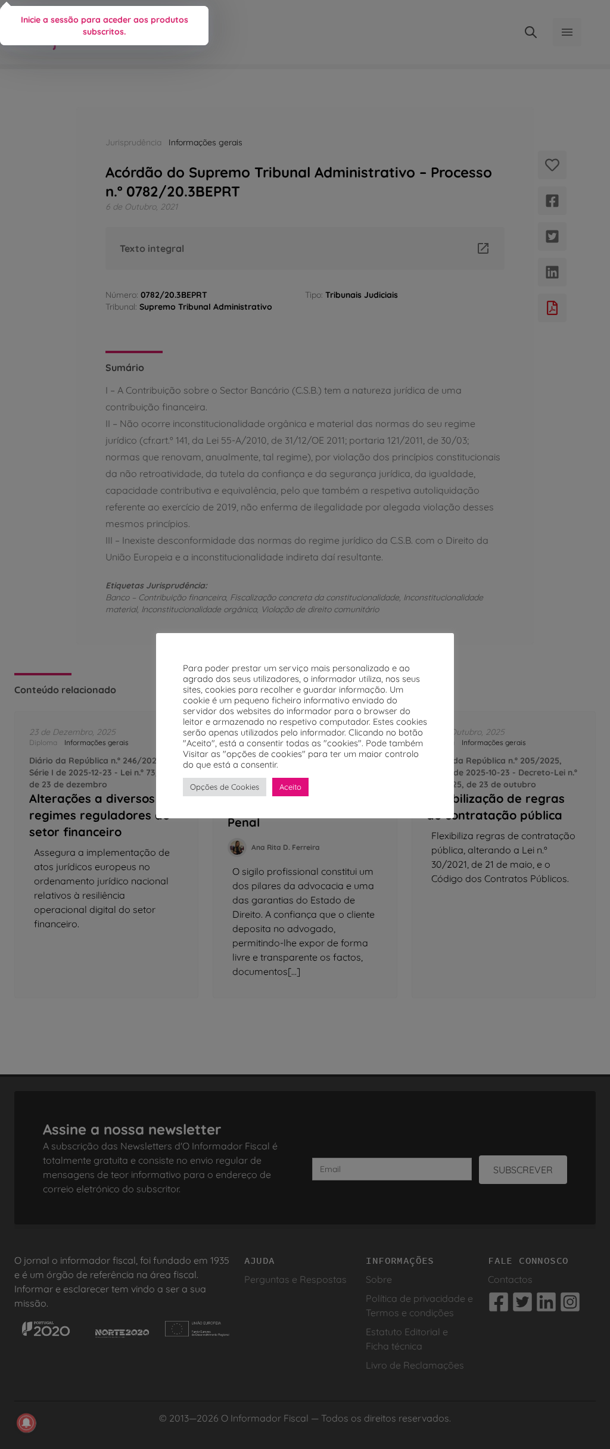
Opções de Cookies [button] (224, 787)
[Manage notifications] (26, 1422)
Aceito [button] (290, 787)
